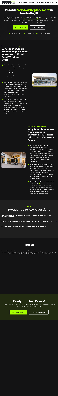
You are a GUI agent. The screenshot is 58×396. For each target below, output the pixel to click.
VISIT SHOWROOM (39, 312)
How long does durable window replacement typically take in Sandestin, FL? (29, 221)
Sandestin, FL (43, 183)
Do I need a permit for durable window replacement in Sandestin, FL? (29, 226)
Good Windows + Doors (32, 19)
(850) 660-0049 (38, 27)
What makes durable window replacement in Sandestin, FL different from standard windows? (29, 215)
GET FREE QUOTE (20, 27)
